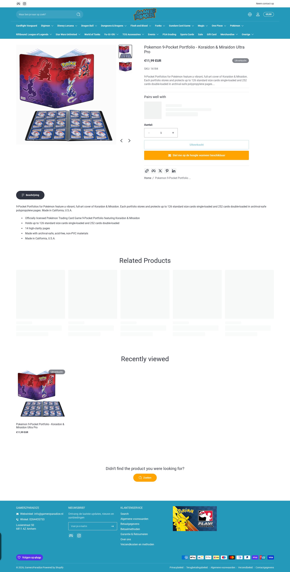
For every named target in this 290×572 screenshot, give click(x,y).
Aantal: (148, 124)
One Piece (217, 25)
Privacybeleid (176, 567)
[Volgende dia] (129, 141)
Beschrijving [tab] (32, 195)
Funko (158, 25)
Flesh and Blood (139, 25)
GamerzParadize (33, 567)
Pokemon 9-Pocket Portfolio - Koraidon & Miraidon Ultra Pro (40, 426)
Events (151, 34)
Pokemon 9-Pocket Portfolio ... (173, 178)
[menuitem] (144, 514)
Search (124, 513)
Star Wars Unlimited (66, 34)
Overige (246, 34)
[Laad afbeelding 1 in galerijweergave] (125, 51)
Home (147, 178)
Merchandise (227, 34)
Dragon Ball (87, 25)
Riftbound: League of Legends (32, 34)
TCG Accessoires (132, 34)
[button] (250, 14)
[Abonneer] (112, 526)
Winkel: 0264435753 (32, 519)
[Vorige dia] (121, 141)
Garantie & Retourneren (134, 534)
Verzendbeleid (245, 567)
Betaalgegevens (129, 524)
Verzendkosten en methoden (137, 544)
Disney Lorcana (65, 25)
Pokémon (235, 25)
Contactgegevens (265, 567)
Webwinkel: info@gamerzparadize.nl (41, 513)
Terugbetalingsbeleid (197, 567)
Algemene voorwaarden (134, 518)
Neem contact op (265, 3)
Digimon (45, 25)
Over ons (125, 539)
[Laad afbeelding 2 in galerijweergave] (125, 66)
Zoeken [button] (147, 477)
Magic (201, 25)
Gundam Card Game (179, 25)
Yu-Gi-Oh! (109, 34)
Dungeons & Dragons (112, 25)
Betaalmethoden (130, 529)
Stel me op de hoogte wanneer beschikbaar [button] (199, 155)
